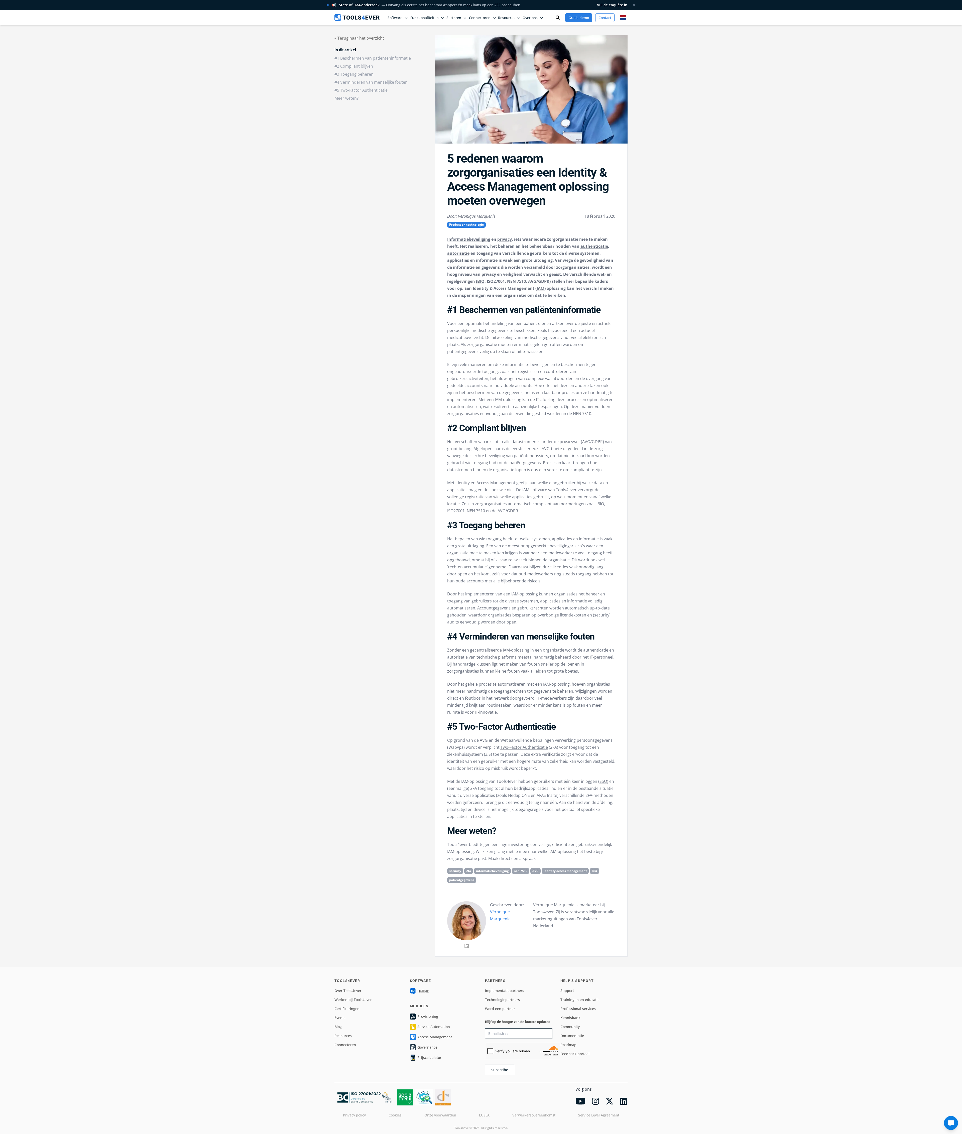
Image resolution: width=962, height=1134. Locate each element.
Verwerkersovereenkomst (533, 1115)
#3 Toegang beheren (354, 74)
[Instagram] (595, 1101)
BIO (481, 281)
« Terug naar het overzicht (359, 38)
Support (567, 990)
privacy (504, 239)
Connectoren (345, 1044)
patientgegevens (461, 880)
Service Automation (433, 1026)
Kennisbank (570, 1017)
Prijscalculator (429, 1057)
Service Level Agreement (598, 1115)
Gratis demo (578, 17)
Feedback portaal (574, 1053)
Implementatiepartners (504, 990)
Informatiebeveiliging (468, 239)
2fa (468, 871)
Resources (343, 1035)
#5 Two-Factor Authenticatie (361, 90)
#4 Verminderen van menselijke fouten (371, 82)
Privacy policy (354, 1115)
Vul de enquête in (612, 5)
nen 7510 (520, 871)
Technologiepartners (502, 999)
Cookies (395, 1115)
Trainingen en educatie (579, 999)
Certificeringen (346, 1008)
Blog (338, 1026)
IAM (540, 288)
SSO (603, 781)
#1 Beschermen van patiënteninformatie (372, 58)
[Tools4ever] (357, 17)
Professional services (578, 1008)
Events (339, 1017)
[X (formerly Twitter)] (610, 1101)
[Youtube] (580, 1101)
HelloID (423, 991)
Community (570, 1026)
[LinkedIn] (466, 945)
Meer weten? (346, 98)
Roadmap (568, 1044)
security (455, 871)
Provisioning (427, 1016)
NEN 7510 (516, 281)
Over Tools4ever (348, 990)
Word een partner (500, 1008)
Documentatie (572, 1035)
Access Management (434, 1037)
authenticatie (594, 246)
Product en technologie (466, 224)
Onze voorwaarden (440, 1115)
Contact (604, 17)
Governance (427, 1047)
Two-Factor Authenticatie (524, 747)
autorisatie (458, 253)
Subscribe (499, 1069)
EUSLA (484, 1115)
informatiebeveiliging (492, 871)
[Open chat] (951, 1123)
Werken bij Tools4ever (353, 999)
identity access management (565, 871)
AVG (532, 281)
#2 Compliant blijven (353, 66)
